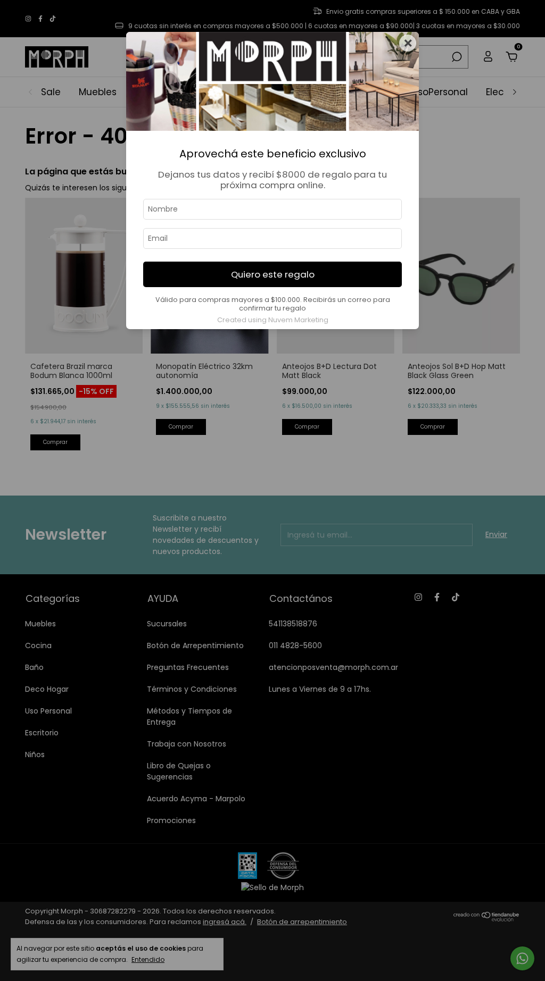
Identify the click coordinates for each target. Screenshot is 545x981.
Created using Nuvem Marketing (272, 319)
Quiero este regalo (273, 274)
